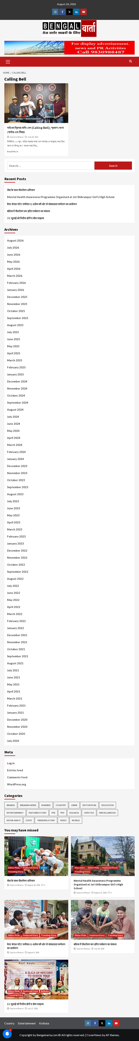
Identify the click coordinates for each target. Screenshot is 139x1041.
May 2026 (13, 261)
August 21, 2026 (100, 892)
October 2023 (16, 480)
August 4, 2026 (33, 952)
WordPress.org (16, 784)
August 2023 (15, 494)
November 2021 (17, 642)
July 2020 (13, 740)
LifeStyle (89, 813)
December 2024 (17, 381)
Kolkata (74, 813)
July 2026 (13, 247)
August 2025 (15, 325)
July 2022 (13, 585)
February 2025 (16, 367)
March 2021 (14, 698)
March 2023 (14, 529)
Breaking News (15, 118)
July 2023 (13, 501)
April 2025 (13, 353)
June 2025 (13, 339)
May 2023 (13, 515)
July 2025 (13, 332)
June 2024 (13, 423)
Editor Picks (89, 805)
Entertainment (33, 118)
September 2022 (17, 571)
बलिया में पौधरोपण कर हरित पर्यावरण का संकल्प (28, 211)
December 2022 (17, 550)
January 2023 (15, 543)
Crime (74, 805)
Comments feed (17, 777)
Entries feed (15, 770)
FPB (53, 813)
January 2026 (15, 289)
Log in (11, 763)
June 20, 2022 (33, 137)
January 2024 (15, 459)
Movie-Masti (13, 820)
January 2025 (15, 374)
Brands (11, 805)
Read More (12, 151)
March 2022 (14, 614)
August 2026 (15, 240)
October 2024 (16, 395)
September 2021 (17, 656)
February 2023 (16, 536)
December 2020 (17, 719)
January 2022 (15, 628)
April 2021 (13, 691)
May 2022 (13, 599)
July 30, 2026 (99, 948)
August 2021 (15, 663)
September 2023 (17, 487)
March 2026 (14, 275)
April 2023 (13, 522)
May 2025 (13, 346)
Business (45, 805)
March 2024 (14, 444)
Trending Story (46, 820)
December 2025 (17, 296)
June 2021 (13, 677)
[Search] (130, 61)
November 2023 (17, 473)
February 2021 (16, 705)
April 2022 (13, 606)
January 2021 (15, 712)
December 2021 (17, 635)
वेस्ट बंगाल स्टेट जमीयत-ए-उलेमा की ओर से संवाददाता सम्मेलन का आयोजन (42, 204)
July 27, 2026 (33, 1008)
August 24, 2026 (34, 885)
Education (108, 805)
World (76, 820)
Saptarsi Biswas (17, 137)
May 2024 (13, 430)
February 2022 (16, 621)
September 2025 (17, 318)
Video (63, 820)
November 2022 (17, 557)
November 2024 (17, 388)
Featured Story (37, 813)
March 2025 (14, 360)
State (29, 820)
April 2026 (13, 268)
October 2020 (16, 733)
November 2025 (17, 304)
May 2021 (13, 684)
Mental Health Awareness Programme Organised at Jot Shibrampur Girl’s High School (60, 197)
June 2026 (13, 254)
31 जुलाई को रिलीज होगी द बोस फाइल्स (25, 218)
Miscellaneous (107, 813)
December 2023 (17, 466)
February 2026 (16, 282)
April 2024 (13, 437)
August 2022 (15, 578)
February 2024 (16, 451)
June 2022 (13, 592)
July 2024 (13, 416)
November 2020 (17, 726)
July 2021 (13, 670)
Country (61, 805)
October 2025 (16, 311)
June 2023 (13, 508)
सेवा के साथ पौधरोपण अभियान (21, 190)
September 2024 (17, 402)
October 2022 (16, 564)
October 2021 (16, 649)
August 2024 (15, 409)
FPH (62, 813)
